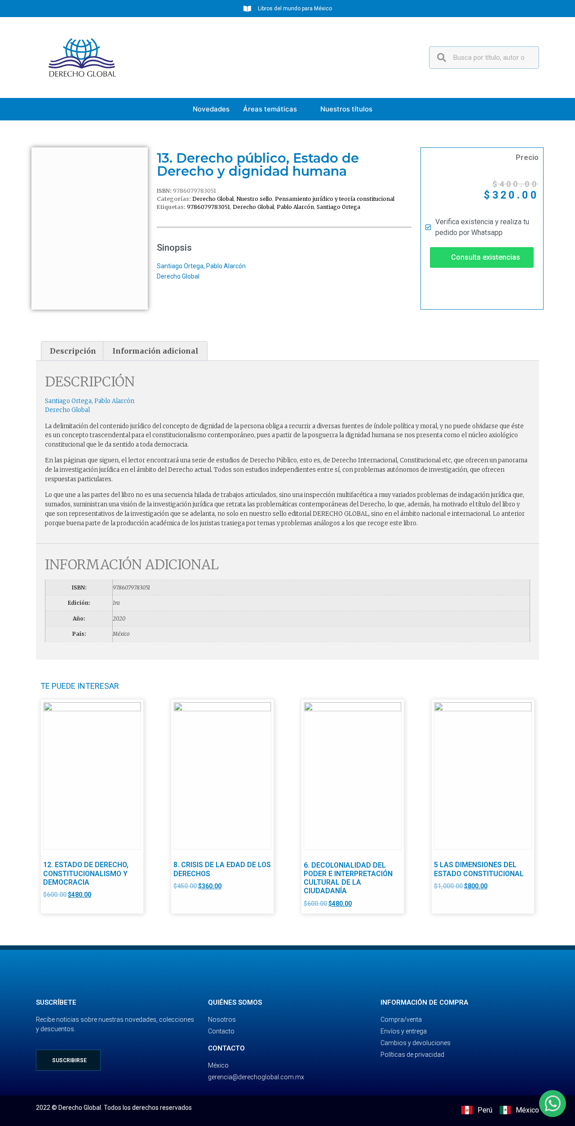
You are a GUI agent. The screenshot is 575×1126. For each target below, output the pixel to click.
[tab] (73, 351)
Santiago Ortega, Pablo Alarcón (201, 266)
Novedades (211, 109)
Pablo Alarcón (295, 207)
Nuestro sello (254, 198)
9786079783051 (208, 207)
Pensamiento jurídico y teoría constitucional (334, 198)
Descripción (73, 350)
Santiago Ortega (338, 207)
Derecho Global (213, 198)
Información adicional (155, 350)
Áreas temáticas (270, 109)
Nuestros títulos (346, 109)
